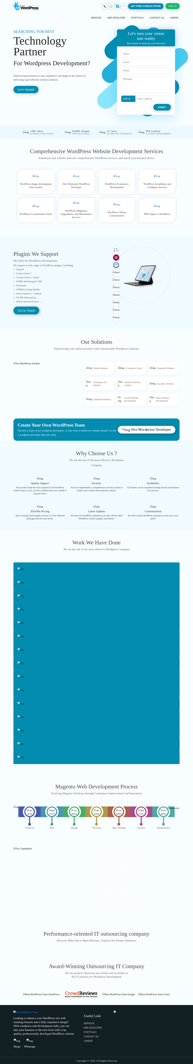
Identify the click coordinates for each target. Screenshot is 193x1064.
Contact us (156, 17)
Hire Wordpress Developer (150, 429)
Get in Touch (26, 310)
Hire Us (172, 6)
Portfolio (137, 17)
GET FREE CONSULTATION (146, 6)
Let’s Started (26, 89)
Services (96, 17)
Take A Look (20, 1041)
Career (174, 17)
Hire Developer (116, 17)
